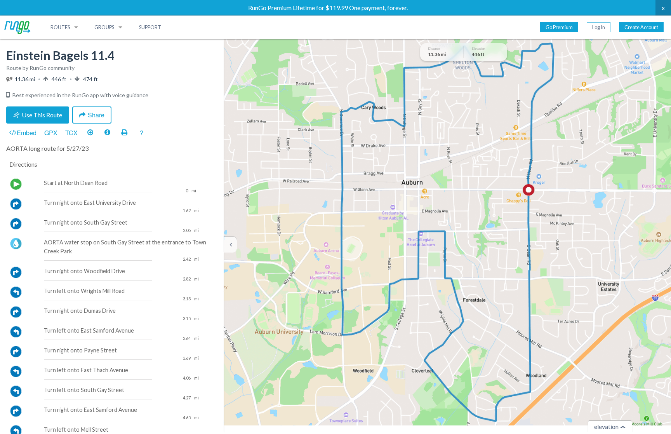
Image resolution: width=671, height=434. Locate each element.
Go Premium (559, 27)
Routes (60, 27)
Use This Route (42, 115)
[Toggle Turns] (90, 133)
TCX (71, 132)
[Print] (124, 133)
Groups (104, 27)
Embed (27, 132)
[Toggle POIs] (107, 133)
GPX (50, 132)
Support (150, 27)
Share (96, 114)
